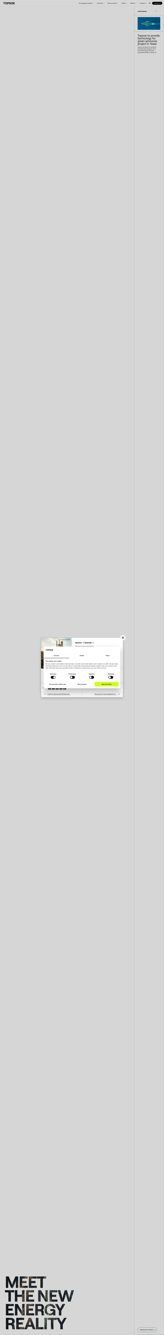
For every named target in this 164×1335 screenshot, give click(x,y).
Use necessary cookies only (57, 684)
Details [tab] (82, 655)
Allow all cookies (107, 684)
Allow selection (82, 684)
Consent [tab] (56, 655)
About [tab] (108, 655)
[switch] (72, 677)
